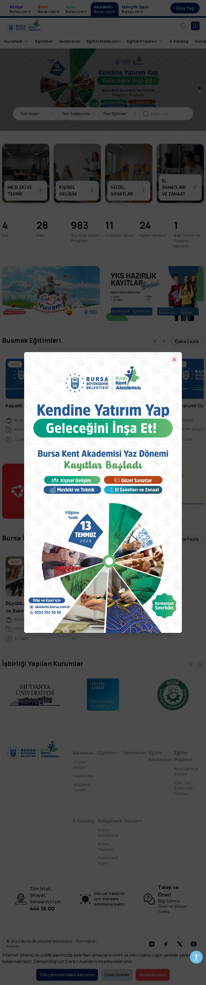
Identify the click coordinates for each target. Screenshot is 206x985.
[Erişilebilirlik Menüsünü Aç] (196, 957)
